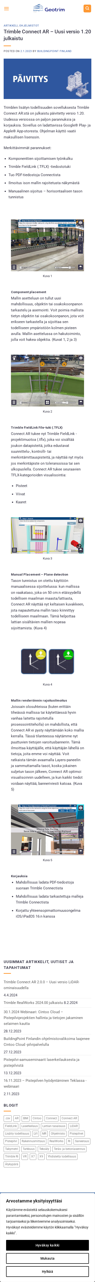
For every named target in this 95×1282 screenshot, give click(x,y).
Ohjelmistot (29, 25)
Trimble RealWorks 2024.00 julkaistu (33, 1003)
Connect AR (69, 1118)
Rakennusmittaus (33, 1141)
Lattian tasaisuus (53, 1126)
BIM (25, 1118)
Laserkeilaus (29, 1126)
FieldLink (11, 1126)
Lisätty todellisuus (17, 1133)
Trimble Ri (11, 1156)
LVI (36, 1133)
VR (25, 1156)
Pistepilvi (11, 1141)
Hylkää (47, 1271)
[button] (6, 8)
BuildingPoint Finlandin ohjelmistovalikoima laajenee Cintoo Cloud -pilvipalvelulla (47, 1042)
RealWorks (56, 1141)
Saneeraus (82, 1141)
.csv (7, 1118)
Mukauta (47, 1258)
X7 (33, 1156)
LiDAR (74, 1126)
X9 (41, 1156)
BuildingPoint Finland (54, 51)
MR (44, 1133)
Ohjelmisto (58, 1133)
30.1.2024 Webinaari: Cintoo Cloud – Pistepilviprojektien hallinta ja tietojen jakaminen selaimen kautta (43, 1018)
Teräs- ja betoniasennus (69, 1149)
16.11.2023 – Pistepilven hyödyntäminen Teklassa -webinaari (45, 1083)
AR (17, 1118)
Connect (51, 1118)
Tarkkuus (29, 1149)
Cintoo (37, 1118)
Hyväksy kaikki (48, 1245)
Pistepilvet (76, 1133)
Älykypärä (11, 1164)
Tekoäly (44, 1149)
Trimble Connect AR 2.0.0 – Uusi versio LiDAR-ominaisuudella (41, 985)
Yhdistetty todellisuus (62, 1156)
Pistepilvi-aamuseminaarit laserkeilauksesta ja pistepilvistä (41, 1062)
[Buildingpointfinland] (47, 8)
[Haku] (87, 8)
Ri (69, 1141)
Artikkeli (11, 25)
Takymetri (11, 1149)
